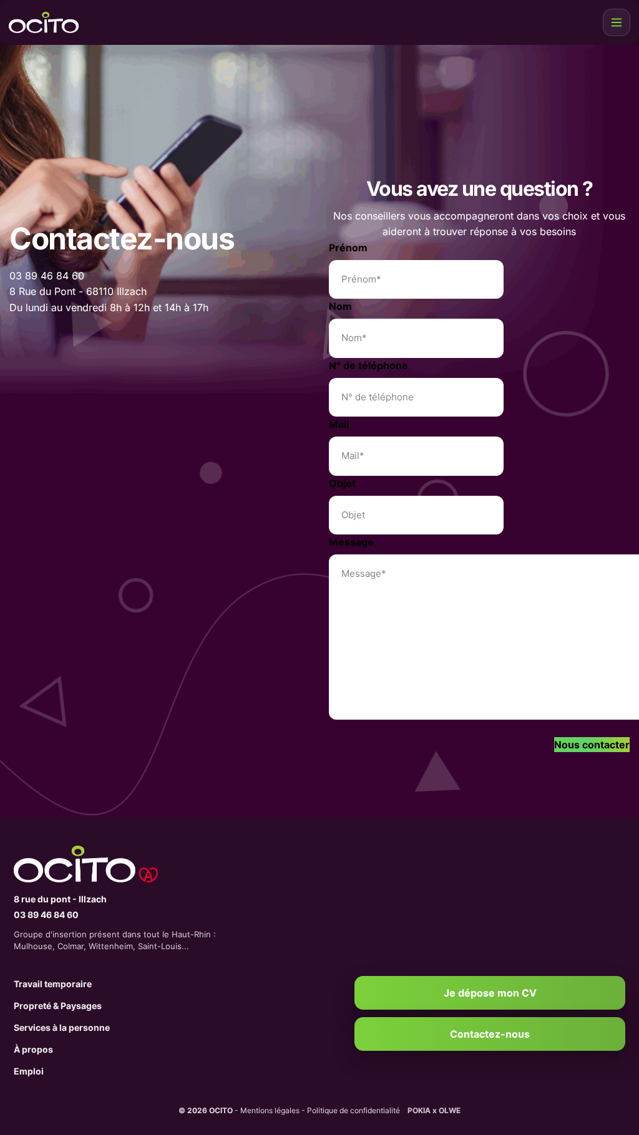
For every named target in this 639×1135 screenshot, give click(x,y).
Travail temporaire (53, 983)
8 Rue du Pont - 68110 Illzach (78, 291)
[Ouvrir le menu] (616, 22)
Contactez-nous (490, 1034)
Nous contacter (592, 744)
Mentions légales (270, 1110)
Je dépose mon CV (490, 993)
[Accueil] (157, 864)
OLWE (450, 1110)
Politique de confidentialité (353, 1110)
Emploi (29, 1071)
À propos (33, 1049)
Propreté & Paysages (58, 1005)
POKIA (419, 1110)
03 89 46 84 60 (46, 275)
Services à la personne (62, 1027)
